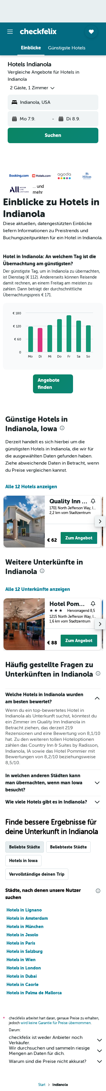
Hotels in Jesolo (22, 934)
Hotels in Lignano (24, 910)
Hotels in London (23, 968)
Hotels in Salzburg (24, 951)
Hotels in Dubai (21, 976)
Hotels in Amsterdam (27, 918)
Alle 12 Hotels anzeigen (31, 486)
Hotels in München (25, 926)
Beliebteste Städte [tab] (68, 847)
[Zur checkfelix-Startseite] (38, 31)
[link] (53, 383)
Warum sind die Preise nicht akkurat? (47, 1061)
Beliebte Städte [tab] (24, 847)
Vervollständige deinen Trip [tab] (36, 874)
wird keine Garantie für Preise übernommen (56, 1023)
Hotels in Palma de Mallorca (34, 992)
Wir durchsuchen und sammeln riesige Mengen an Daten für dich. (49, 1050)
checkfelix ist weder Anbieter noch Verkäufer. (45, 1040)
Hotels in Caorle (22, 984)
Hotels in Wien (21, 959)
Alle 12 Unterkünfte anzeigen (37, 589)
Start (41, 1085)
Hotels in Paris (20, 943)
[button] (10, 31)
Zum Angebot (78, 538)
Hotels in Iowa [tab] (23, 860)
